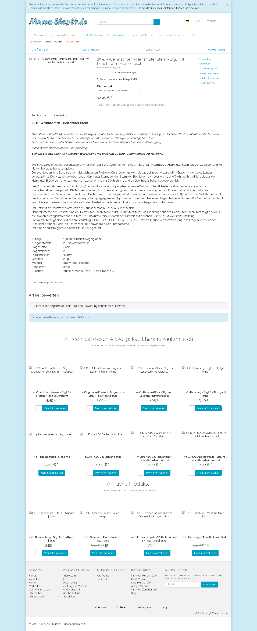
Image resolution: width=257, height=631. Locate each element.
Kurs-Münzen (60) (141, 582)
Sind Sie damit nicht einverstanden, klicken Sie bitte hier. (168, 8)
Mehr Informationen (55, 408)
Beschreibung (39, 115)
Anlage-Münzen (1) (141, 586)
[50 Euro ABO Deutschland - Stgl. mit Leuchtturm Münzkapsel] (205, 434)
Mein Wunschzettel (40, 589)
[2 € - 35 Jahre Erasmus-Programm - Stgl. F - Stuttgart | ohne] (103, 370)
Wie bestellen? (71, 593)
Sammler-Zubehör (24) (144, 589)
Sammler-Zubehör (171, 35)
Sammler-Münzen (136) (144, 575)
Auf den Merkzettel (208, 73)
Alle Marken (103, 575)
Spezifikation (60, 115)
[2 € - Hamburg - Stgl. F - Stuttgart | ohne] (205, 370)
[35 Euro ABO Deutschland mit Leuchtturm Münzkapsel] (154, 434)
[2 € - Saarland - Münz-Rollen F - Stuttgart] (103, 515)
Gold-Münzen (92, 35)
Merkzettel (35, 586)
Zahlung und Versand (75, 586)
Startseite (40, 35)
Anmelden (212, 21)
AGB (65, 579)
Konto (32, 582)
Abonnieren (209, 584)
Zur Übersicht (40, 50)
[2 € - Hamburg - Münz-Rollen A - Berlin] (205, 515)
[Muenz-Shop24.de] (58, 22)
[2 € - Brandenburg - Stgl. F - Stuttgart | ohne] (52, 515)
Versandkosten (220, 613)
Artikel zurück (91, 50)
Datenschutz (70, 582)
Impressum (69, 575)
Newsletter (69, 596)
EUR (198, 21)
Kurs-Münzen (116, 35)
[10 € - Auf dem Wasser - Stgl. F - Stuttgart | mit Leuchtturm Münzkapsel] (52, 370)
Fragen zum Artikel (208, 83)
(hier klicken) (154, 153)
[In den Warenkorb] (38, 408)
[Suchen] (157, 22)
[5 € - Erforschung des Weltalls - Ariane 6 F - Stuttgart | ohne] (154, 515)
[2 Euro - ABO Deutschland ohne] (103, 434)
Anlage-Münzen (143, 35)
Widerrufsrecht (71, 589)
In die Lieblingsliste (208, 68)
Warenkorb (35, 579)
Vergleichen (205, 59)
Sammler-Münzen (63, 35)
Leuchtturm (103, 579)
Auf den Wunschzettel (210, 78)
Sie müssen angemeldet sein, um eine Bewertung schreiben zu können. (79, 306)
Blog (195, 35)
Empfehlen (204, 64)
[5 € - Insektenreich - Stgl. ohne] (52, 434)
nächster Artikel (217, 50)
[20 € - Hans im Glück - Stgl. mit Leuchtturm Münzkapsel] (154, 370)
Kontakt (33, 575)
